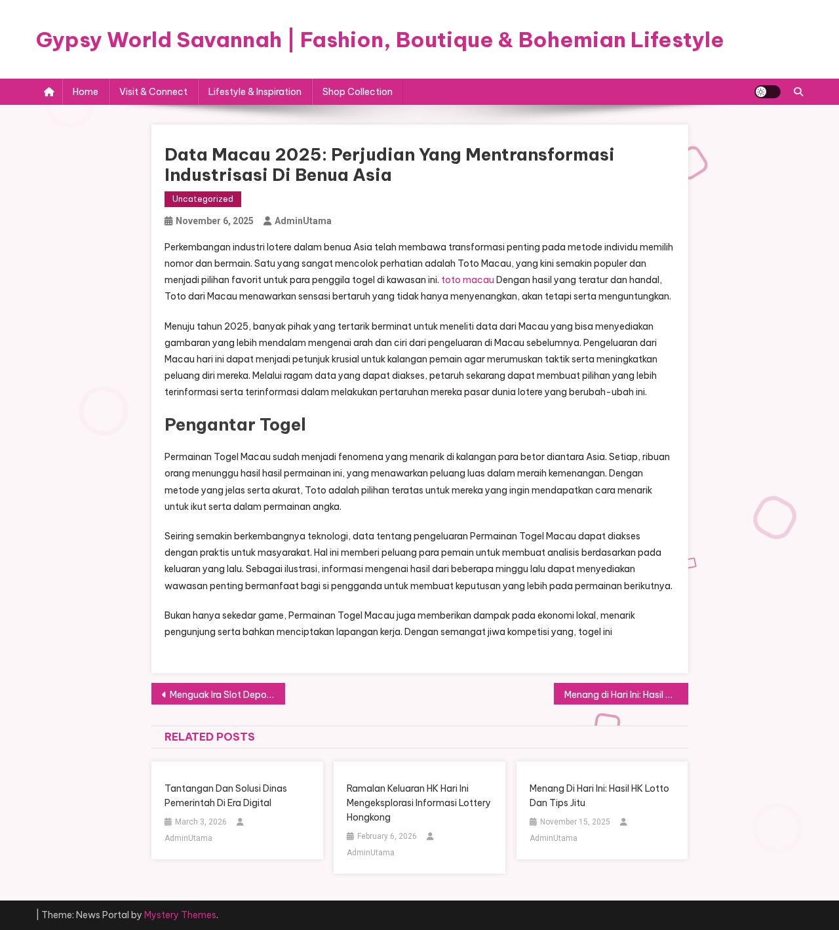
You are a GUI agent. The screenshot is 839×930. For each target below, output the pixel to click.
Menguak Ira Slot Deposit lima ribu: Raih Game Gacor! (228, 695)
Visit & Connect (153, 92)
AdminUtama (303, 221)
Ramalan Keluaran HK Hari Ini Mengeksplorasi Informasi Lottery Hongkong (419, 803)
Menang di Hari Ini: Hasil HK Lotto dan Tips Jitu (626, 695)
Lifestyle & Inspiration (255, 92)
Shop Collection (357, 92)
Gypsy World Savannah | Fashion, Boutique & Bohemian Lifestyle (380, 39)
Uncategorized (202, 199)
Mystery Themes (180, 915)
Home (85, 92)
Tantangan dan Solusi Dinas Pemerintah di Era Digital (226, 796)
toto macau (467, 280)
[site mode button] (767, 91)
